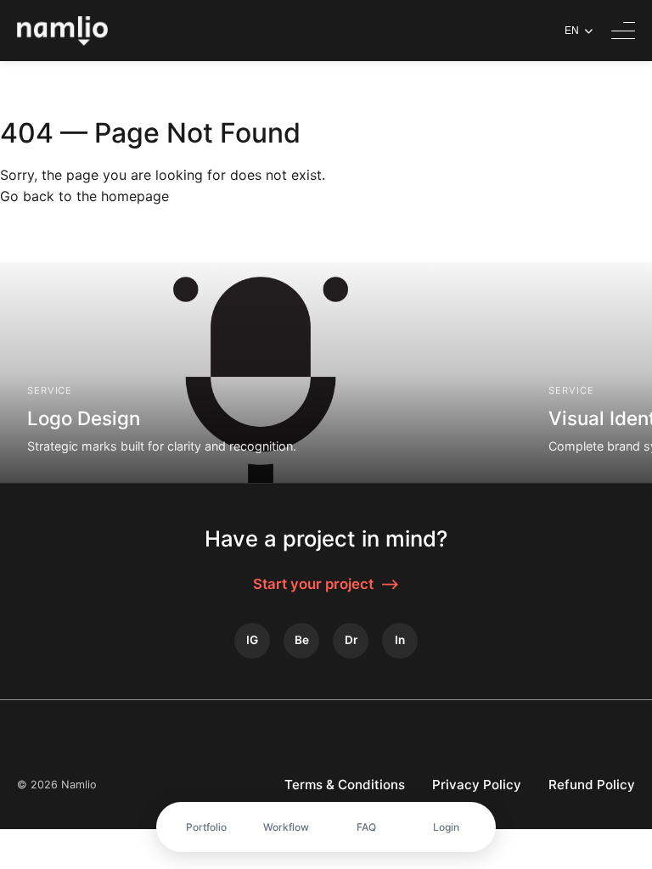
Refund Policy (591, 784)
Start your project (326, 583)
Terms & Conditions (344, 784)
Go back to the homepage (84, 196)
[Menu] (623, 30)
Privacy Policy (476, 784)
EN (572, 30)
